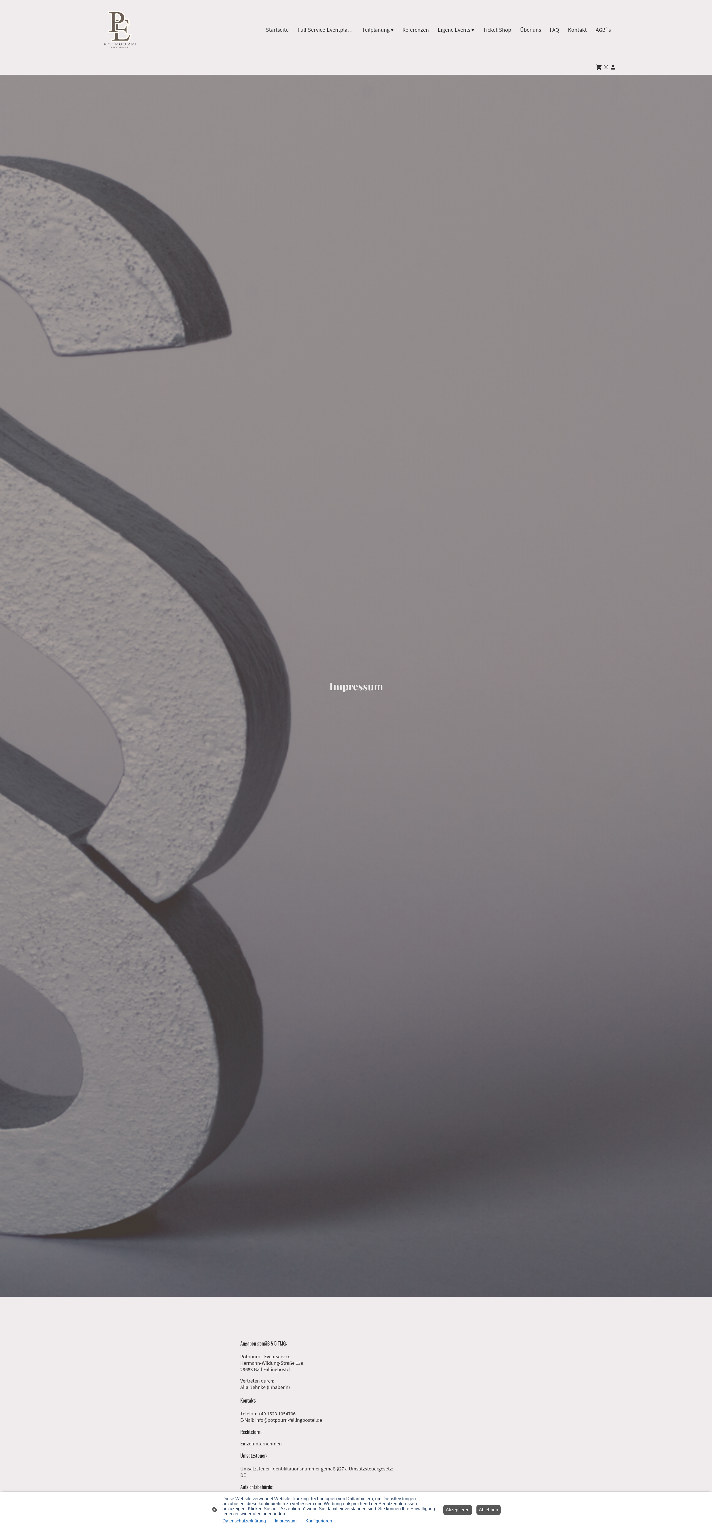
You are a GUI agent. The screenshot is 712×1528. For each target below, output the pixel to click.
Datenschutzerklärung (244, 1521)
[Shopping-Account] (613, 67)
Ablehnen (488, 1509)
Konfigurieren (318, 1521)
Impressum (285, 1521)
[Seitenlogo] (121, 29)
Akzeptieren (457, 1509)
